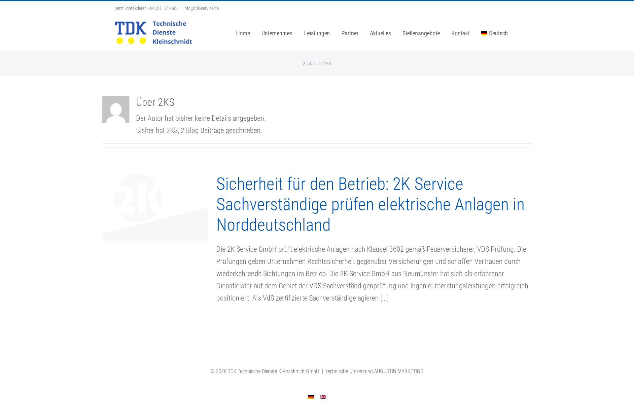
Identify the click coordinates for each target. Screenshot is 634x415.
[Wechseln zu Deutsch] (310, 396)
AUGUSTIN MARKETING (399, 371)
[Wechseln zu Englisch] (323, 396)
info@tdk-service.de (201, 8)
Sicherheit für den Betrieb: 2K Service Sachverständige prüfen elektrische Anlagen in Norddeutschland (370, 204)
